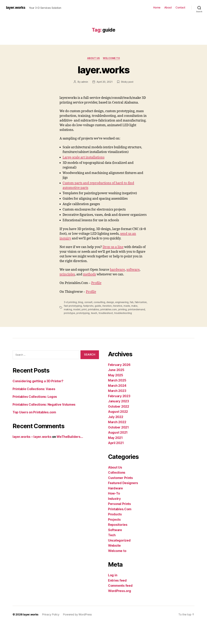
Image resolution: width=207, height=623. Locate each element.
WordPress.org (119, 591)
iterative (117, 305)
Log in (112, 575)
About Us (93, 58)
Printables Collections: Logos (35, 397)
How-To (114, 493)
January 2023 (118, 401)
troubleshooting (123, 313)
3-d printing (70, 302)
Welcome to (111, 58)
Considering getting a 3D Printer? (38, 381)
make (134, 305)
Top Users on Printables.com (34, 412)
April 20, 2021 (104, 81)
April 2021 (116, 443)
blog (80, 302)
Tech (112, 535)
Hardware (115, 488)
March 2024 (117, 386)
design (110, 302)
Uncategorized (119, 540)
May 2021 (115, 438)
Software (115, 530)
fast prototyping (73, 305)
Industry (114, 499)
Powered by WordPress (77, 614)
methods (89, 274)
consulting (99, 302)
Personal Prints (119, 504)
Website (114, 545)
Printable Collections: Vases (34, 389)
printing (122, 309)
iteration (107, 305)
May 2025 (115, 375)
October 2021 (118, 427)
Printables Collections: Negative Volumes (44, 404)
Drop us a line (113, 247)
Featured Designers (123, 483)
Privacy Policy (50, 614)
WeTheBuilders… (70, 437)
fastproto (88, 305)
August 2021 (118, 432)
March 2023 (117, 391)
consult (88, 302)
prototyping (83, 313)
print (84, 309)
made (127, 305)
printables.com (108, 309)
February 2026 (119, 365)
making (68, 309)
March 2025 (117, 380)
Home (156, 7)
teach (94, 313)
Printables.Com (119, 509)
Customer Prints (120, 478)
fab (131, 302)
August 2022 (118, 412)
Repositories (117, 525)
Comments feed (120, 585)
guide (98, 305)
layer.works (15, 7)
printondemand (136, 309)
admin (84, 81)
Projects (114, 519)
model (76, 309)
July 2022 (115, 417)
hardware (117, 270)
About (168, 7)
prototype (69, 313)
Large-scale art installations (83, 157)
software (133, 270)
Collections (116, 472)
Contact (180, 7)
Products (115, 514)
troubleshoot (105, 313)
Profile (96, 283)
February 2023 (119, 396)
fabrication (141, 302)
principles (67, 274)
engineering (122, 302)
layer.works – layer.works (32, 437)
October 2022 (118, 406)
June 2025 (116, 370)
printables (93, 309)
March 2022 (117, 422)
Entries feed (117, 580)
